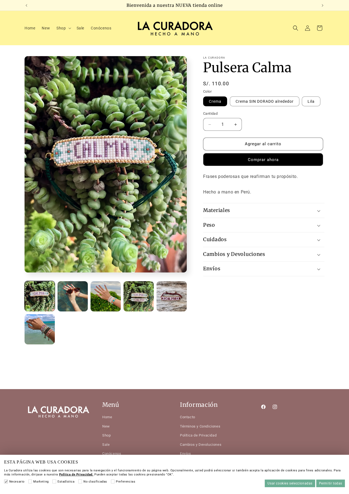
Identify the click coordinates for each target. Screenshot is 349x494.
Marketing (41, 481)
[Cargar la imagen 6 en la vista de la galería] (40, 329)
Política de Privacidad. (76, 474)
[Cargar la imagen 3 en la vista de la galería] (106, 296)
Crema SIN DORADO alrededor (265, 101)
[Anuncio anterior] (26, 5)
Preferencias (125, 481)
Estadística (66, 481)
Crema (215, 101)
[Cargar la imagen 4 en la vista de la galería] (139, 296)
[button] (63, 28)
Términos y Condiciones (200, 426)
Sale (106, 444)
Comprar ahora (263, 159)
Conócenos (111, 453)
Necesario (17, 481)
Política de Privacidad (198, 435)
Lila (311, 101)
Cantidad (210, 114)
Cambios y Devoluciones (200, 444)
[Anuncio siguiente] (323, 5)
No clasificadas (95, 481)
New (106, 426)
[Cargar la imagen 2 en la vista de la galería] (73, 296)
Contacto (187, 417)
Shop (106, 435)
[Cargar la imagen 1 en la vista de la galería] (40, 296)
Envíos (185, 453)
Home (107, 417)
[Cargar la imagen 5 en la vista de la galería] (172, 296)
